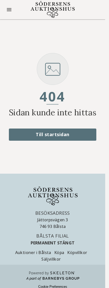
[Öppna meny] (9, 10)
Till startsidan (52, 134)
